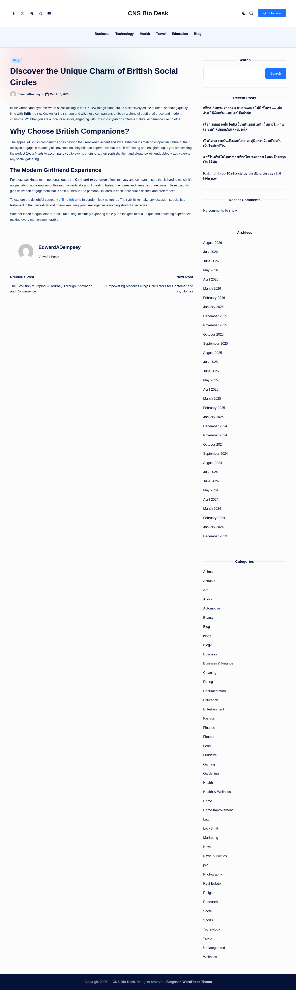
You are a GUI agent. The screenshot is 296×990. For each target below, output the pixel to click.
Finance (209, 728)
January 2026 (213, 307)
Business (210, 654)
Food (207, 746)
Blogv (207, 645)
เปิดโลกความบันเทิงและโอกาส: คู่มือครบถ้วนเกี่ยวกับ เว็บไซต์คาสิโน (242, 143)
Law (206, 819)
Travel (207, 938)
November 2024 (215, 435)
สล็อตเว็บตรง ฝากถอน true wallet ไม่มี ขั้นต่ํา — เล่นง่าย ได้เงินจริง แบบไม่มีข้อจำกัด (242, 110)
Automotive (211, 608)
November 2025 (215, 325)
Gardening (211, 773)
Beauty (208, 618)
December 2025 (215, 316)
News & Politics (215, 856)
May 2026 (210, 270)
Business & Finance (218, 663)
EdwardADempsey (59, 247)
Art (205, 590)
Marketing (210, 838)
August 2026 (212, 243)
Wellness (210, 957)
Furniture (210, 755)
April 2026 (210, 279)
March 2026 (212, 288)
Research (210, 902)
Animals (209, 581)
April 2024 (210, 499)
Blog (16, 60)
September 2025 (215, 343)
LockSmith (211, 828)
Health (208, 783)
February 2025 (214, 408)
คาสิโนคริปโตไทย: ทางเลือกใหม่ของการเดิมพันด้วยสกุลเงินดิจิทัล (244, 159)
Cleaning (209, 673)
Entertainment (213, 709)
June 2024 (211, 481)
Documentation (214, 691)
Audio (207, 599)
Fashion (209, 718)
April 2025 (210, 389)
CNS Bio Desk (148, 13)
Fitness (208, 737)
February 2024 (214, 518)
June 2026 (211, 261)
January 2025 (213, 417)
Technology (211, 929)
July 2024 (210, 472)
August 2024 (212, 463)
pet (205, 865)
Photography (212, 874)
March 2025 (212, 398)
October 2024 (213, 444)
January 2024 (213, 527)
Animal (208, 572)
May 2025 (210, 380)
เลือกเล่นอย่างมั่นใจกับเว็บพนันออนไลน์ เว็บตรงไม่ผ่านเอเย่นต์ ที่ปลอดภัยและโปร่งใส (243, 127)
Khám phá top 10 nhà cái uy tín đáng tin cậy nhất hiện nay (242, 176)
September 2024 (215, 453)
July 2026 (210, 252)
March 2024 (212, 509)
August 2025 (212, 353)
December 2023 (215, 536)
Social (207, 911)
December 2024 (215, 426)
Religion (209, 893)
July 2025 (210, 362)
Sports (208, 920)
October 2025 (213, 334)
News (207, 847)
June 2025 (211, 371)
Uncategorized (214, 948)
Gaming (209, 764)
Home (207, 801)
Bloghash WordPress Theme (189, 982)
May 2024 (210, 490)
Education (210, 700)
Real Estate (212, 883)
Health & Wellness (217, 792)
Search (245, 60)
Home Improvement (218, 810)
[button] (272, 13)
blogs (207, 636)
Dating (208, 682)
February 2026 (214, 298)
